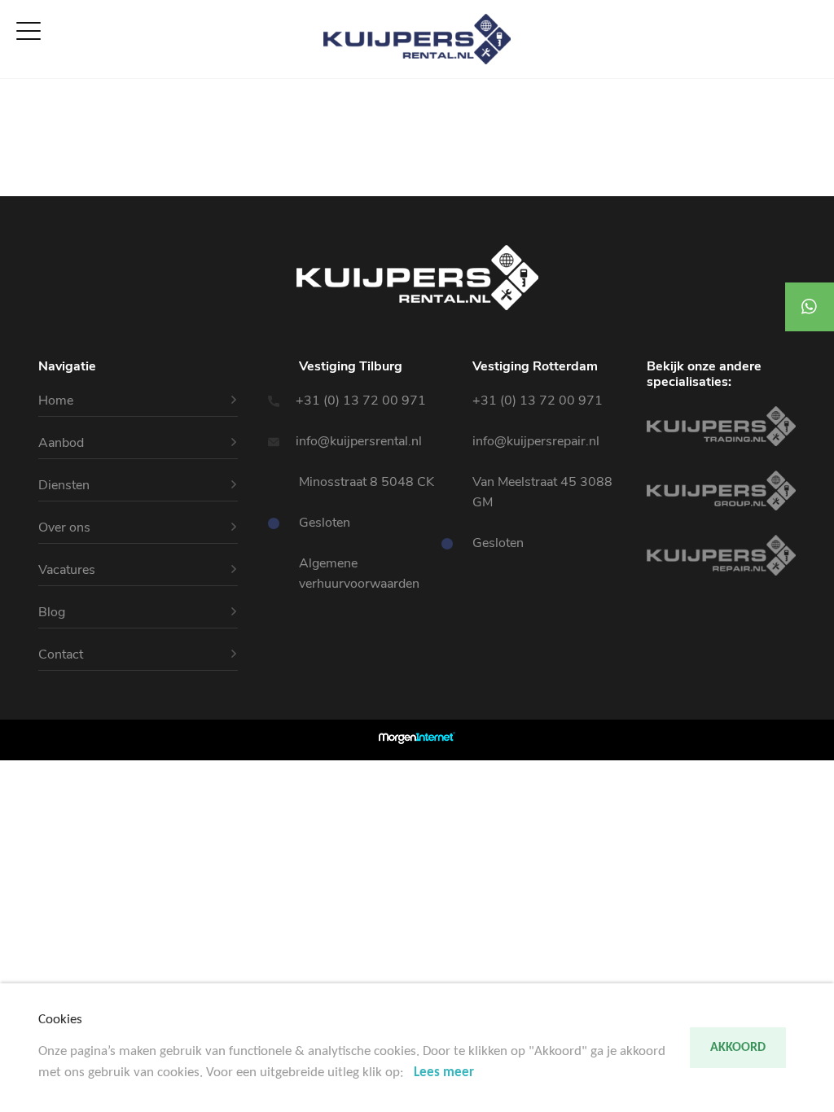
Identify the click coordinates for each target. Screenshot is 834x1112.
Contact (25, 186)
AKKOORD (738, 1047)
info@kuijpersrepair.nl (535, 441)
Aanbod (24, 108)
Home (18, 89)
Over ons (27, 147)
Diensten (27, 128)
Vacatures (30, 167)
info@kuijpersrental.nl (360, 441)
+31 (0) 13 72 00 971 (362, 400)
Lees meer (444, 1072)
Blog (51, 612)
